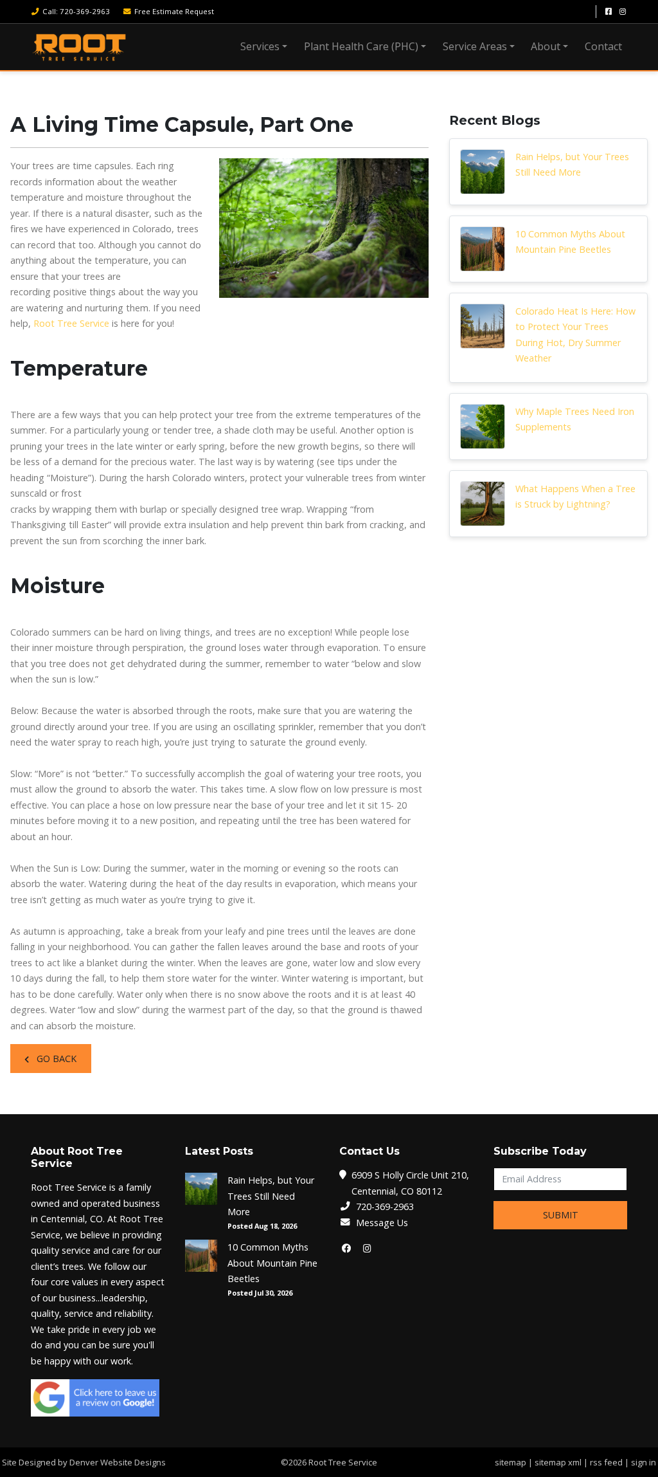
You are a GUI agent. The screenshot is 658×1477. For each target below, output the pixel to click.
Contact (603, 46)
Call (76, 11)
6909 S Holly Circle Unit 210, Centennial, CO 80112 (410, 1183)
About (545, 46)
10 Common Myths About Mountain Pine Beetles (570, 241)
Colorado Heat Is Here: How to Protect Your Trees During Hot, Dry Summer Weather (575, 334)
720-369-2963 (385, 1206)
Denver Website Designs (117, 1462)
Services (260, 46)
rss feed (606, 1462)
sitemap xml (558, 1462)
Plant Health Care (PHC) (361, 46)
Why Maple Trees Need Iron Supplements (574, 419)
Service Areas (475, 46)
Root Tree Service (71, 323)
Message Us (382, 1222)
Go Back (55, 1058)
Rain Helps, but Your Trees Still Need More (572, 164)
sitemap (510, 1462)
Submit (560, 1215)
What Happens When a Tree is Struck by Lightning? (575, 496)
